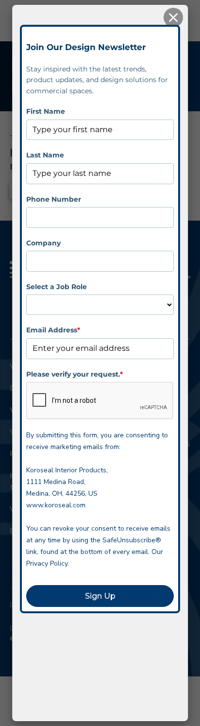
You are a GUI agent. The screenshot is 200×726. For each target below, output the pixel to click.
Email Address (53, 330)
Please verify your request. (74, 374)
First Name (45, 111)
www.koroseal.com (55, 505)
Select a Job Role (56, 286)
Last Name (45, 155)
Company (43, 243)
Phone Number (53, 199)
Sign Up (100, 596)
